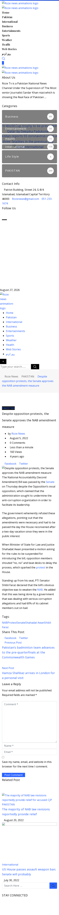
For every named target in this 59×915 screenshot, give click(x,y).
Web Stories (9, 49)
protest (41, 567)
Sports (6, 35)
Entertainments (11, 30)
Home (6, 12)
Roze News (18, 433)
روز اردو (6, 53)
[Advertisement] (29, 252)
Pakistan (7, 17)
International (10, 21)
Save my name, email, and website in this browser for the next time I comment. (27, 764)
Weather (7, 40)
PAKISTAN (8, 804)
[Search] (3, 58)
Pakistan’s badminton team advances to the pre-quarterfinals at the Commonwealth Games (28, 652)
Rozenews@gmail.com (25, 199)
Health (6, 44)
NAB (40, 589)
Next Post (8, 668)
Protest (12, 622)
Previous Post (13, 642)
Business (7, 26)
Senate (50, 482)
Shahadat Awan (34, 622)
